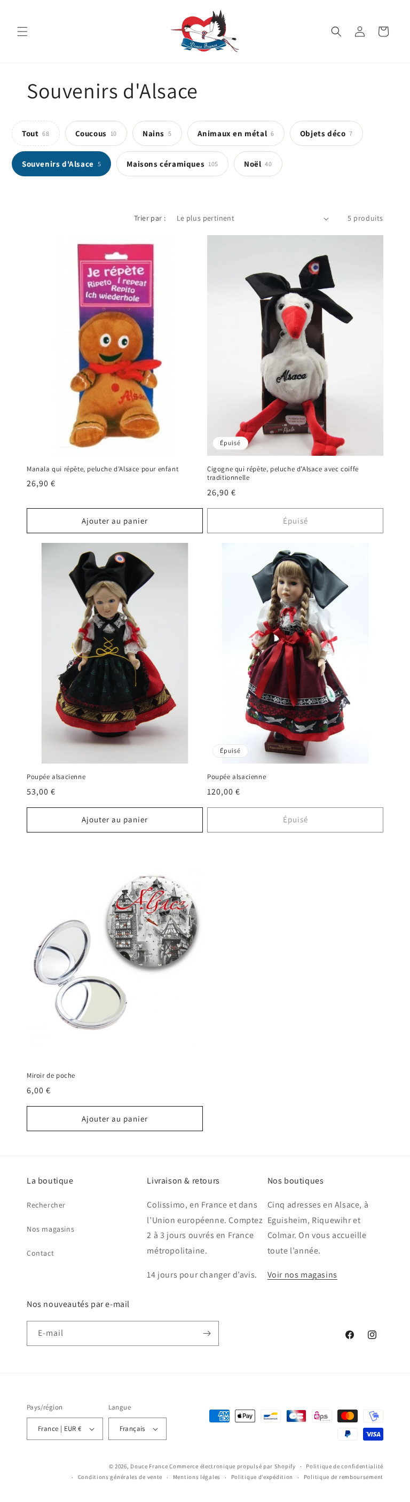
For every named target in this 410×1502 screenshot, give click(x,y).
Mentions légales (196, 1477)
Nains (157, 133)
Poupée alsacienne (56, 777)
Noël (258, 164)
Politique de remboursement (343, 1477)
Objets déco (326, 133)
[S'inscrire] (206, 1333)
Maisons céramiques (172, 164)
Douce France (149, 1466)
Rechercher (46, 1205)
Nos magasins (50, 1229)
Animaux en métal (236, 133)
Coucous (96, 133)
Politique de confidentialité (344, 1466)
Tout (36, 133)
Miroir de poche (51, 1075)
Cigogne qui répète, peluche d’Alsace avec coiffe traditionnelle (283, 473)
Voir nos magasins (302, 1274)
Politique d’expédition (262, 1477)
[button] (22, 31)
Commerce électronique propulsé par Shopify (232, 1466)
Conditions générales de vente (120, 1477)
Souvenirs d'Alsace (61, 164)
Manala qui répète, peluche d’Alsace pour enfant (102, 469)
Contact (40, 1253)
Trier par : (149, 218)
